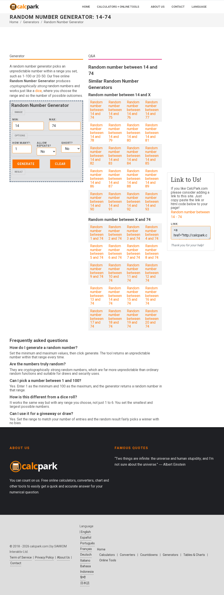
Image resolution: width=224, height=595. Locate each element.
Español (85, 537)
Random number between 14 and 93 (152, 201)
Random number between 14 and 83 (115, 155)
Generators (31, 22)
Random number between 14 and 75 (115, 110)
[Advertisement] (86, 40)
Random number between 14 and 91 (115, 201)
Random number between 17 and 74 (96, 318)
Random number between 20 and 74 (152, 318)
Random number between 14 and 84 (133, 155)
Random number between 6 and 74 (115, 252)
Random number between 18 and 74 (115, 318)
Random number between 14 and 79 (115, 132)
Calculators (107, 555)
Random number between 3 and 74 (133, 233)
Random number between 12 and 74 (152, 273)
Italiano (85, 560)
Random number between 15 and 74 (133, 295)
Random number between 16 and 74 (152, 295)
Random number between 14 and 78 (96, 132)
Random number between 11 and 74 (133, 273)
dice (38, 91)
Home (14, 22)
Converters (127, 555)
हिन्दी (83, 577)
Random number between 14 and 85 (152, 155)
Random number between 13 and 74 (96, 295)
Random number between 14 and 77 (152, 110)
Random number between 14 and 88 (133, 178)
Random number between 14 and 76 (133, 110)
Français (86, 549)
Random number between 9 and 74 (96, 271)
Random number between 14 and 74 (96, 110)
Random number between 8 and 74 (152, 252)
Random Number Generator (64, 22)
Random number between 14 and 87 (115, 178)
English (86, 532)
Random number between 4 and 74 (152, 233)
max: (52, 119)
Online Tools (107, 560)
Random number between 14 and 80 (133, 132)
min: (15, 119)
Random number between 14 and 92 (133, 201)
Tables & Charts (194, 555)
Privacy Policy (44, 557)
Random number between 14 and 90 (96, 201)
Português (87, 543)
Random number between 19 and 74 (133, 318)
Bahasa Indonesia (87, 568)
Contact (15, 563)
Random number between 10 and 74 (115, 273)
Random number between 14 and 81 (152, 132)
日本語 (84, 583)
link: (174, 224)
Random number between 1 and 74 (96, 233)
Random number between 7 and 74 (133, 252)
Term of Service (21, 557)
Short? (66, 143)
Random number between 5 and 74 (96, 252)
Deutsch (86, 554)
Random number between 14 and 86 (96, 178)
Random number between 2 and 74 (115, 233)
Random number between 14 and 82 (96, 155)
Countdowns (149, 555)
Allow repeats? (44, 144)
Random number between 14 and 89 (152, 178)
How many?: (21, 143)
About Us (63, 557)
